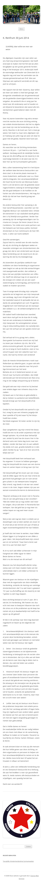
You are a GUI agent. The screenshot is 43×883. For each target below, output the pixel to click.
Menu (21, 29)
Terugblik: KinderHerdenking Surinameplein (18, 861)
